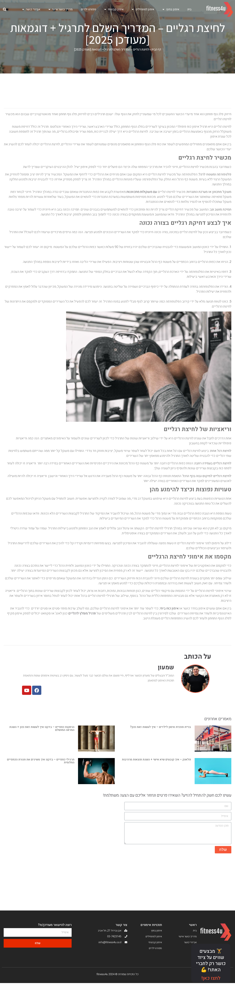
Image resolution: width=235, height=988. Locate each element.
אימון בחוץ (172, 9)
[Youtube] (26, 690)
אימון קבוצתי (116, 9)
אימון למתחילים (144, 9)
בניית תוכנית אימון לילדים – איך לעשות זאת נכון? (160, 727)
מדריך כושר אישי (62, 9)
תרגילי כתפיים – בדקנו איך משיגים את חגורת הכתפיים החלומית (40, 761)
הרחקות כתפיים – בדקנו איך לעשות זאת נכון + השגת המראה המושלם (41, 728)
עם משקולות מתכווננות (141, 191)
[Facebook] (36, 690)
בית (189, 9)
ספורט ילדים (88, 9)
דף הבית (156, 49)
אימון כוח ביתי (169, 608)
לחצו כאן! (210, 978)
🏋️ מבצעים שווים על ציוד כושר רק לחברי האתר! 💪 (211, 960)
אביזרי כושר (33, 9)
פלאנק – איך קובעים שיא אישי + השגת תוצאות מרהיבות (156, 759)
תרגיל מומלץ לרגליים (82, 613)
